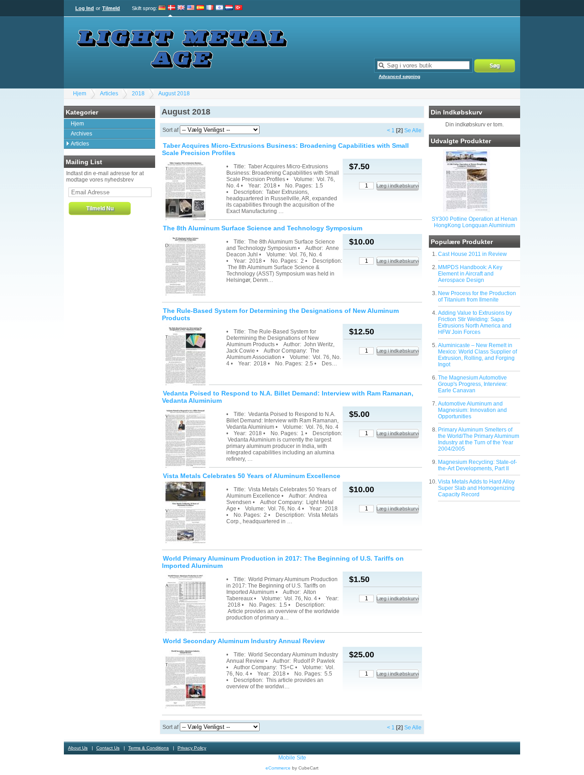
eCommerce (278, 767)
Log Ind (84, 8)
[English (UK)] (181, 8)
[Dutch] (229, 8)
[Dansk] (171, 8)
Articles (109, 93)
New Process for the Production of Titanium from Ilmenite (477, 296)
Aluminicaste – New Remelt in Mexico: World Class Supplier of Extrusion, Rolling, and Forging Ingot (477, 355)
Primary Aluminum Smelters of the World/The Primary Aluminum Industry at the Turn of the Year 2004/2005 (478, 439)
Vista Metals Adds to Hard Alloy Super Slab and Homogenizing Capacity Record (476, 488)
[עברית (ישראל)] (219, 8)
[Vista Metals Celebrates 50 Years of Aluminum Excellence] (193, 514)
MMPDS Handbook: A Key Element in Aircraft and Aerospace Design (470, 273)
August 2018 (174, 93)
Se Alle (413, 130)
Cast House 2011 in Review (472, 254)
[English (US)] (191, 8)
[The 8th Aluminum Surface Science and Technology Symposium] (193, 266)
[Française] (210, 8)
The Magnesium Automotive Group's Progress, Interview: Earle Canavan (472, 384)
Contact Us (108, 747)
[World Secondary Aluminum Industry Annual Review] (193, 679)
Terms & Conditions (148, 747)
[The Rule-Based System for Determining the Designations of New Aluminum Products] (193, 356)
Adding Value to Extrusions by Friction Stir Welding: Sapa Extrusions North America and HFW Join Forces (475, 322)
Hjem (79, 93)
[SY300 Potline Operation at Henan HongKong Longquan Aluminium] (466, 210)
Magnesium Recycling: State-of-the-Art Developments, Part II (477, 465)
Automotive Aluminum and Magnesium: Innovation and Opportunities (472, 410)
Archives (81, 133)
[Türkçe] (239, 8)
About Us (78, 747)
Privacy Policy (191, 747)
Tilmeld (111, 8)
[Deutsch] (162, 8)
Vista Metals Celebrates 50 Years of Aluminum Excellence (251, 475)
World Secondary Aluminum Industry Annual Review (244, 641)
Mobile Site (292, 757)
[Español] (200, 8)
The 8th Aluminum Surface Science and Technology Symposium (262, 228)
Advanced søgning (399, 76)
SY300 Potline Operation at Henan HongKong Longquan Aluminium (474, 222)
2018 (138, 93)
